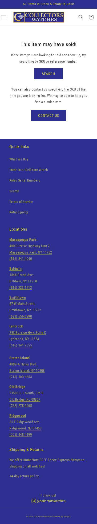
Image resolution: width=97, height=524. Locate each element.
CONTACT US (48, 116)
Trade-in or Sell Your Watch (28, 170)
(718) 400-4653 (20, 377)
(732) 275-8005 (20, 406)
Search (14, 191)
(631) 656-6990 (20, 316)
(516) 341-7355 (20, 345)
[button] (6, 17)
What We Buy (18, 159)
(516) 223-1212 (20, 287)
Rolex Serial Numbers (24, 180)
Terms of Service (21, 202)
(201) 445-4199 (20, 435)
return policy (29, 476)
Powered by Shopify (62, 516)
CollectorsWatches (43, 516)
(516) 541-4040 (20, 259)
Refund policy (19, 212)
